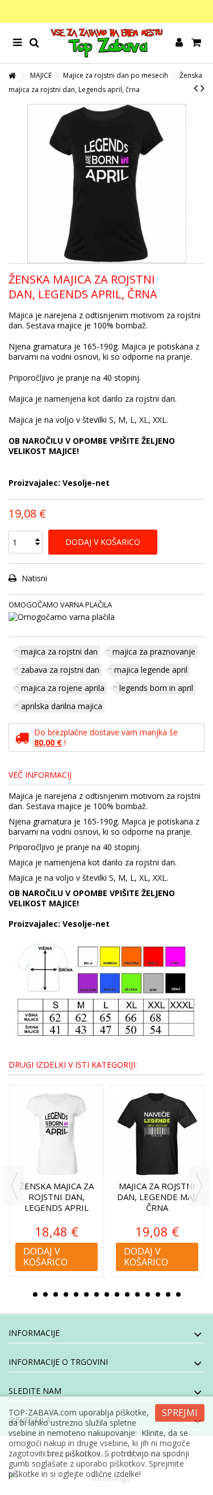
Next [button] (199, 1186)
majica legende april (150, 669)
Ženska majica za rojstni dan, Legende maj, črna (60, 1196)
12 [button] (147, 1294)
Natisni (33, 578)
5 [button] (76, 1294)
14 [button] (168, 1294)
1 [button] (35, 1294)
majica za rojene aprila (63, 687)
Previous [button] (14, 1186)
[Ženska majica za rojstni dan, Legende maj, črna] (60, 1134)
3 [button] (55, 1294)
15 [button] (178, 1294)
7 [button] (96, 1294)
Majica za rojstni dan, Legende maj (160, 1191)
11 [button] (137, 1294)
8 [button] (107, 1294)
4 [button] (66, 1294)
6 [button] (86, 1294)
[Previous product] (196, 88)
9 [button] (117, 1294)
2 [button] (45, 1294)
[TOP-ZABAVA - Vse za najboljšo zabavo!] (106, 42)
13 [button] (158, 1294)
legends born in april (156, 687)
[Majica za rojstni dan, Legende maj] (160, 1134)
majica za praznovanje (153, 651)
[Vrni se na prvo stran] (12, 76)
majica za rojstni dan (59, 651)
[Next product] (202, 88)
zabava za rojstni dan (60, 669)
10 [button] (127, 1294)
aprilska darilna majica (61, 706)
